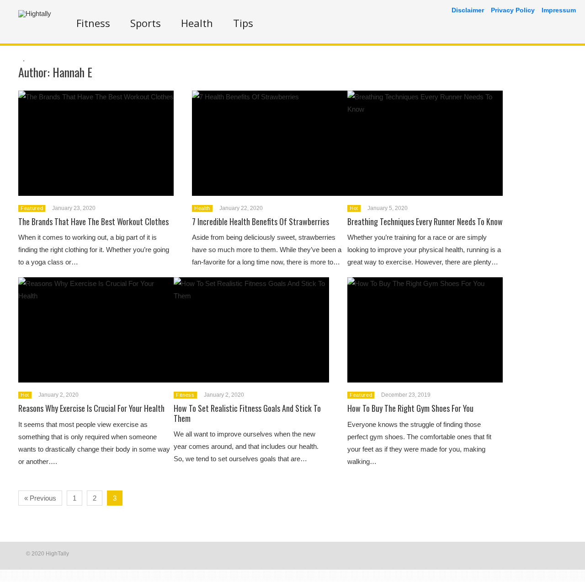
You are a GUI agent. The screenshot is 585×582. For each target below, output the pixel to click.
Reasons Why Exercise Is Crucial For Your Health (91, 408)
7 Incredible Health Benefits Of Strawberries (260, 221)
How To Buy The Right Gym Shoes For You (410, 408)
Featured (32, 208)
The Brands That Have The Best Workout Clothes (93, 221)
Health (197, 23)
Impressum (559, 10)
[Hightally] (34, 13)
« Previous (40, 498)
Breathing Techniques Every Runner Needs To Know (425, 221)
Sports (145, 23)
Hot (354, 208)
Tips (243, 23)
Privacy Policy (513, 10)
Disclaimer (468, 10)
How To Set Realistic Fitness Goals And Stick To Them (247, 413)
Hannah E (72, 72)
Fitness (93, 23)
